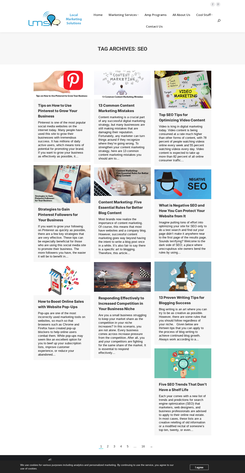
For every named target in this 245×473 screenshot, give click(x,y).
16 (143, 446)
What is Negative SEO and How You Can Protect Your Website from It (182, 210)
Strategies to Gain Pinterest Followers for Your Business (58, 214)
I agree (199, 467)
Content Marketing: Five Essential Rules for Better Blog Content (120, 207)
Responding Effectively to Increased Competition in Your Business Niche (121, 303)
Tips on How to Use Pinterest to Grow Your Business (57, 110)
